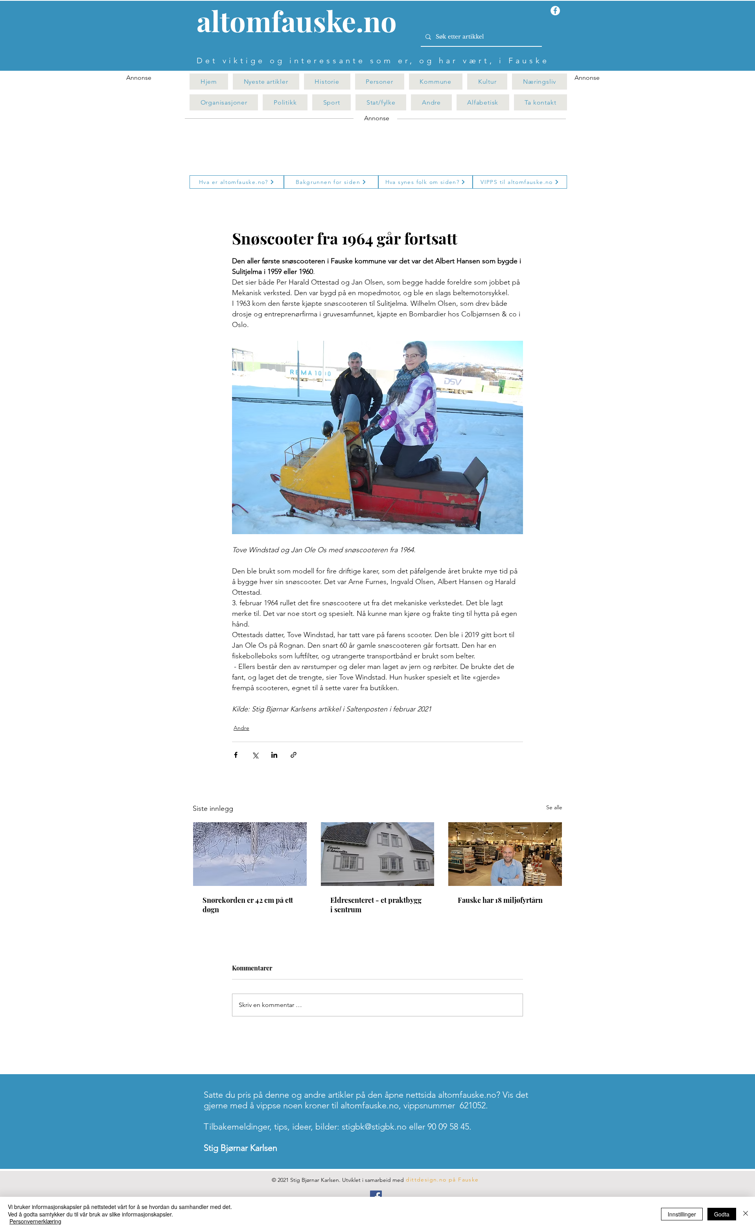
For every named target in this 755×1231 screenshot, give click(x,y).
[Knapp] (301, 22)
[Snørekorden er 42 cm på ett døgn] (250, 854)
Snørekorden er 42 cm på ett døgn (248, 904)
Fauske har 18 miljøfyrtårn (500, 900)
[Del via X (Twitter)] (255, 755)
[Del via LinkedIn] (274, 755)
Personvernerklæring (35, 1221)
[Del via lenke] (293, 755)
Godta (721, 1214)
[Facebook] (376, 1196)
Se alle (554, 807)
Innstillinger (682, 1214)
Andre (241, 727)
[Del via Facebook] (235, 755)
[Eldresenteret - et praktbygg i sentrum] (378, 854)
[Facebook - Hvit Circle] (555, 10)
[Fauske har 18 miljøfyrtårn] (505, 854)
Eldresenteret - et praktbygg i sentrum (376, 904)
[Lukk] (745, 1214)
